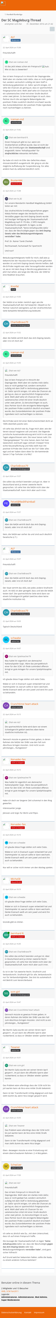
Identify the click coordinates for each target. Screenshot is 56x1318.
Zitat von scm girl (16, 1065)
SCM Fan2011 (12, 1291)
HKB (3, 1291)
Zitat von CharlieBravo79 (20, 520)
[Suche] (39, 3)
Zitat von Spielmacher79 (20, 656)
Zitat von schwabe (17, 842)
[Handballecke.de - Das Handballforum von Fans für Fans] (3, 3)
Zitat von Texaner (17, 1125)
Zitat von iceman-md (18, 62)
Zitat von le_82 (15, 198)
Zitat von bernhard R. (18, 137)
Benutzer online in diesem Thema (20, 1282)
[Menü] (52, 3)
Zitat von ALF (14, 370)
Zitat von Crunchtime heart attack (24, 1010)
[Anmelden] (45, 3)
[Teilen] (52, 29)
